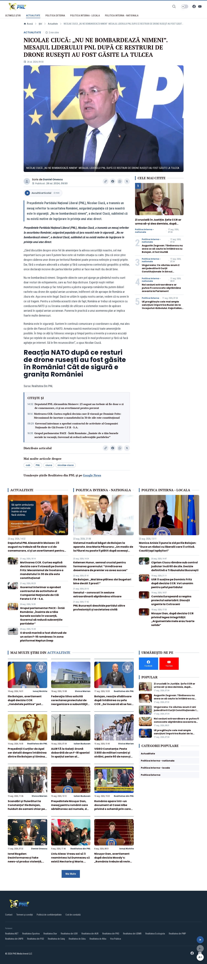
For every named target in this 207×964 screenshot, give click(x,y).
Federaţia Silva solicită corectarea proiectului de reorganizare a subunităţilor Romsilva (70, 702)
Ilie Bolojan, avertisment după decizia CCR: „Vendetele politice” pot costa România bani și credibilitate (25, 704)
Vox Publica (115, 938)
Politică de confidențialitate (49, 914)
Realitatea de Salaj (56, 938)
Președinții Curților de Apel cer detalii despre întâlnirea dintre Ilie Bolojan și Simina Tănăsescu (27, 754)
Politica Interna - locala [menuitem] (85, 15)
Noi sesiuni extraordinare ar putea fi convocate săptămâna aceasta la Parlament (161, 288)
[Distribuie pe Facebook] (113, 181)
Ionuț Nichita (40, 691)
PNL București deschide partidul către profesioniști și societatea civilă (99, 607)
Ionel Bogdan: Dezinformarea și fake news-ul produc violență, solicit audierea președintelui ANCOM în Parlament (25, 863)
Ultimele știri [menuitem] (13, 15)
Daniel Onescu (53, 179)
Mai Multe (70, 873)
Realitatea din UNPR (14, 938)
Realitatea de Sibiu (77, 938)
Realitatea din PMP (177, 933)
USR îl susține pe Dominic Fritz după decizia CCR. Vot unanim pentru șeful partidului (172, 583)
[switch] (184, 6)
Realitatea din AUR (90, 933)
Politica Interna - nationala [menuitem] (121, 15)
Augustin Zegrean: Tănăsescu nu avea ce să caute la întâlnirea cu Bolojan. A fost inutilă (162, 249)
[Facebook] (194, 6)
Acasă (30, 23)
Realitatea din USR (69, 933)
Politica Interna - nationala (144, 230)
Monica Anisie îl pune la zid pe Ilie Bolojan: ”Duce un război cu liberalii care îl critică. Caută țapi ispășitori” (167, 547)
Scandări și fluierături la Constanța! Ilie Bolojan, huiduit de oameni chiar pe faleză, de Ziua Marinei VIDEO (26, 809)
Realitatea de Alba (98, 938)
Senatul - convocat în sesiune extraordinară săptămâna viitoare (97, 594)
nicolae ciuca (66, 465)
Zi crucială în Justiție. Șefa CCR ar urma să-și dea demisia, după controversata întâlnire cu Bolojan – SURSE (159, 225)
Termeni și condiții (24, 914)
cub (28, 465)
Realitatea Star (50, 933)
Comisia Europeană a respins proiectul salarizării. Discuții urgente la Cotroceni (171, 600)
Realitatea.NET (11, 933)
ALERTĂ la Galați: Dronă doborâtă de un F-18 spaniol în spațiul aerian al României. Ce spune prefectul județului (70, 756)
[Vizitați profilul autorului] (27, 181)
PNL (38, 465)
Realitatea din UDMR (132, 933)
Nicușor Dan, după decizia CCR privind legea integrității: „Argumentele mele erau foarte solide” (172, 619)
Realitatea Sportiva (31, 933)
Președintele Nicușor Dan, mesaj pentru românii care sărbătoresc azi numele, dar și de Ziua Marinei (70, 807)
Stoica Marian (82, 691)
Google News (92, 475)
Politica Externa (150, 298)
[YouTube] (200, 6)
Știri (40, 23)
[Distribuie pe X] (127, 181)
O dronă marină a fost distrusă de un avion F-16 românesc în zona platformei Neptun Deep (43, 636)
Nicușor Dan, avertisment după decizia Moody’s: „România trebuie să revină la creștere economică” (113, 859)
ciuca (48, 465)
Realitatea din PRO (110, 933)
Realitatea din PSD (35, 938)
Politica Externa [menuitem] (55, 15)
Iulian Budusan (82, 743)
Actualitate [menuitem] (33, 15)
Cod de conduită (73, 914)
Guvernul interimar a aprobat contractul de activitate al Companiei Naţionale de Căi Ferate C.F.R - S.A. (76, 425)
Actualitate (53, 23)
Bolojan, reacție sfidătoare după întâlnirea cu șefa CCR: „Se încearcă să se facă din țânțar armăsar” (113, 702)
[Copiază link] (106, 181)
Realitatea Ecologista (155, 933)
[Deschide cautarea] (174, 6)
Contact (8, 914)
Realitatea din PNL (124, 691)
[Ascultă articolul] (200, 939)
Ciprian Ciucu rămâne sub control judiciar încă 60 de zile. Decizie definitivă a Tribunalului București (174, 566)
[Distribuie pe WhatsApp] (120, 181)
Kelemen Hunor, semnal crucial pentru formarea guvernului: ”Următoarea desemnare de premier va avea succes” (100, 566)
